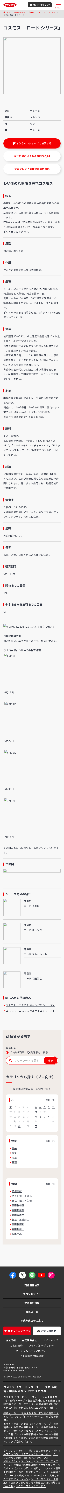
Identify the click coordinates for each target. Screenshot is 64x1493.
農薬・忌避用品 (20, 1219)
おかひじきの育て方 (22, 1482)
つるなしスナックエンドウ (31, 1486)
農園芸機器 (18, 1205)
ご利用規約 (16, 1345)
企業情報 (11, 1340)
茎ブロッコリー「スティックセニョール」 (27, 1454)
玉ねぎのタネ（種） (47, 1450)
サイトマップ (50, 1340)
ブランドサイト (32, 1294)
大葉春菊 (45, 1464)
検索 (50, 1060)
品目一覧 (50, 1099)
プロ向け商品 (16, 1052)
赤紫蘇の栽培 (30, 1464)
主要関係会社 (29, 1340)
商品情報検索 (19, 12)
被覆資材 (17, 1191)
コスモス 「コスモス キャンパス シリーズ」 (30, 1005)
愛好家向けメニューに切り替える (32, 1088)
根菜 (14, 1153)
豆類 (14, 1162)
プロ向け (31, 12)
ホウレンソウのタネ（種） (18, 1450)
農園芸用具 (18, 1210)
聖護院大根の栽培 (45, 1482)
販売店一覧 (32, 1311)
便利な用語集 (31, 1303)
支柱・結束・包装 (22, 1200)
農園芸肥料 (18, 1224)
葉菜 (14, 1148)
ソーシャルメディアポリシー (32, 1350)
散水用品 (17, 1233)
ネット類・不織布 (22, 1195)
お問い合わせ (48, 1330)
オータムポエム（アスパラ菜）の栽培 (31, 1466)
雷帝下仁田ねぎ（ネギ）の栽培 (32, 1470)
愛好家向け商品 (39, 1052)
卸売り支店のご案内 (32, 1320)
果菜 (14, 1157)
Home (8, 12)
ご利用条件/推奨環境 (32, 1356)
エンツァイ (47, 1468)
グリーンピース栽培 (47, 1472)
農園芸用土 (18, 1229)
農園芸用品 (18, 1214)
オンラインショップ (41, 4)
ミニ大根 (50, 1475)
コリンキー (27, 1461)
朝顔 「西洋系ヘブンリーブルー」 (35, 1457)
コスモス (52, 12)
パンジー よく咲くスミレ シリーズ (22, 1475)
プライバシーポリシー (41, 1345)
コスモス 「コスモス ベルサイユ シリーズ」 (30, 1010)
